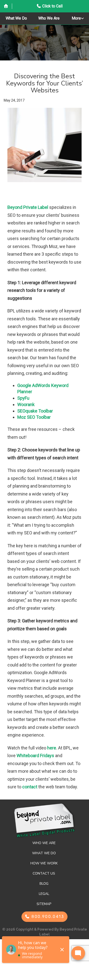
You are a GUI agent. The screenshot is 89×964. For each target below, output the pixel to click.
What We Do (16, 18)
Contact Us (44, 873)
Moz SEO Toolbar (34, 417)
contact (29, 786)
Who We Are (49, 18)
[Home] (6, 6)
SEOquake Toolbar (35, 410)
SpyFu (23, 398)
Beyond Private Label (27, 207)
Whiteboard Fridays (35, 755)
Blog (44, 883)
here (51, 747)
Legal (44, 893)
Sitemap (44, 904)
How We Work (44, 863)
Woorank (26, 404)
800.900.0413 (47, 916)
